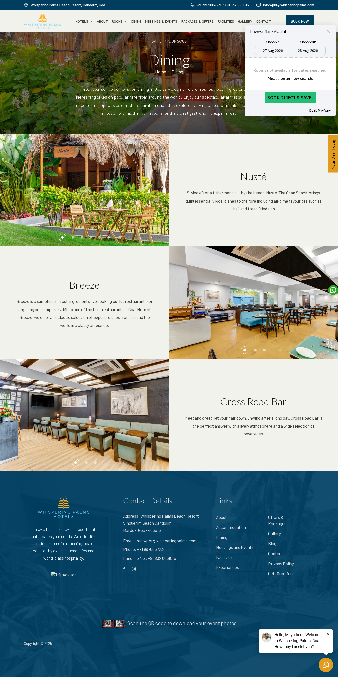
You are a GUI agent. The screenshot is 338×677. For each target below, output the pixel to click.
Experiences (227, 567)
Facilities (226, 21)
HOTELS (82, 21)
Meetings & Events (161, 21)
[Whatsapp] (332, 290)
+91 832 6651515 (162, 558)
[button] (62, 237)
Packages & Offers (197, 21)
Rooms (117, 21)
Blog (272, 543)
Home (160, 71)
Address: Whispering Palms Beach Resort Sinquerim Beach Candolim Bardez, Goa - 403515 (161, 523)
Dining (136, 21)
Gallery (245, 21)
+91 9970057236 (151, 549)
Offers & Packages (277, 520)
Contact (263, 21)
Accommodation (231, 527)
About (102, 21)
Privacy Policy (281, 563)
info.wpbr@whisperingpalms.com (166, 540)
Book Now (300, 21)
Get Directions (281, 573)
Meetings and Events (235, 547)
